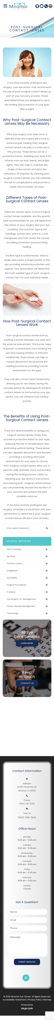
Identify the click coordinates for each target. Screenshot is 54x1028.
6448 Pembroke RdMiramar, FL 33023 (27, 788)
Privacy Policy (34, 999)
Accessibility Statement (14, 999)
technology (12, 613)
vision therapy (14, 549)
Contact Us (27, 683)
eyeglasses (12, 570)
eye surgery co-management (21, 599)
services (11, 556)
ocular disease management (21, 606)
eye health (12, 577)
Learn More (27, 643)
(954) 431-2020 (27, 803)
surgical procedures (16, 584)
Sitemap (47, 999)
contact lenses (14, 563)
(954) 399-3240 (27, 817)
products (11, 592)
